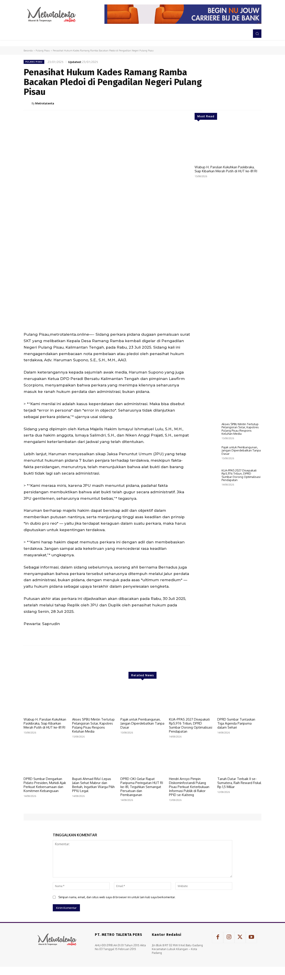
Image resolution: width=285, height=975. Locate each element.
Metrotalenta (44, 103)
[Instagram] (228, 937)
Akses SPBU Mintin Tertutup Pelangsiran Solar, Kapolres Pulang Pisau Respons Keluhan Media (240, 428)
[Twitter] (225, 103)
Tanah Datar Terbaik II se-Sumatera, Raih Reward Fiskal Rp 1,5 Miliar (239, 783)
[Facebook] (215, 103)
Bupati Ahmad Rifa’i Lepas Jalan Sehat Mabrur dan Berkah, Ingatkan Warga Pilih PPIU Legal (93, 785)
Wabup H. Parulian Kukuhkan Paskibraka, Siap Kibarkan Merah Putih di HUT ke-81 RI (226, 169)
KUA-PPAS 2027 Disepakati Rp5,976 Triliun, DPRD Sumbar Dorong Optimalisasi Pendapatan (241, 475)
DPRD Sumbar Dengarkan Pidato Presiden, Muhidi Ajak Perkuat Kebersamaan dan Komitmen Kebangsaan (45, 785)
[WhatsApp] (246, 103)
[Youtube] (251, 937)
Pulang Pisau (43, 50)
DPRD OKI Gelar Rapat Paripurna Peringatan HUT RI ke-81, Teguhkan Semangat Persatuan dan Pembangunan (141, 787)
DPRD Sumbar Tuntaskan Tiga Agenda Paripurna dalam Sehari (236, 723)
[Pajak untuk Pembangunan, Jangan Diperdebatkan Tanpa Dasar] (206, 455)
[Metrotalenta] (28, 103)
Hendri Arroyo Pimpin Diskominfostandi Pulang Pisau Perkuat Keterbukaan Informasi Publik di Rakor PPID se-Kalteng (189, 787)
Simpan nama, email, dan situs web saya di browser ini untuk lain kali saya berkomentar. (116, 897)
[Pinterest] (236, 103)
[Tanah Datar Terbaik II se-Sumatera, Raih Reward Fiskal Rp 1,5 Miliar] (239, 759)
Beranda (28, 50)
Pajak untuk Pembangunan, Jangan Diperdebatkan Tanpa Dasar (241, 450)
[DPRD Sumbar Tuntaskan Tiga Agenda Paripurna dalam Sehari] (239, 700)
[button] (257, 33)
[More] (256, 103)
